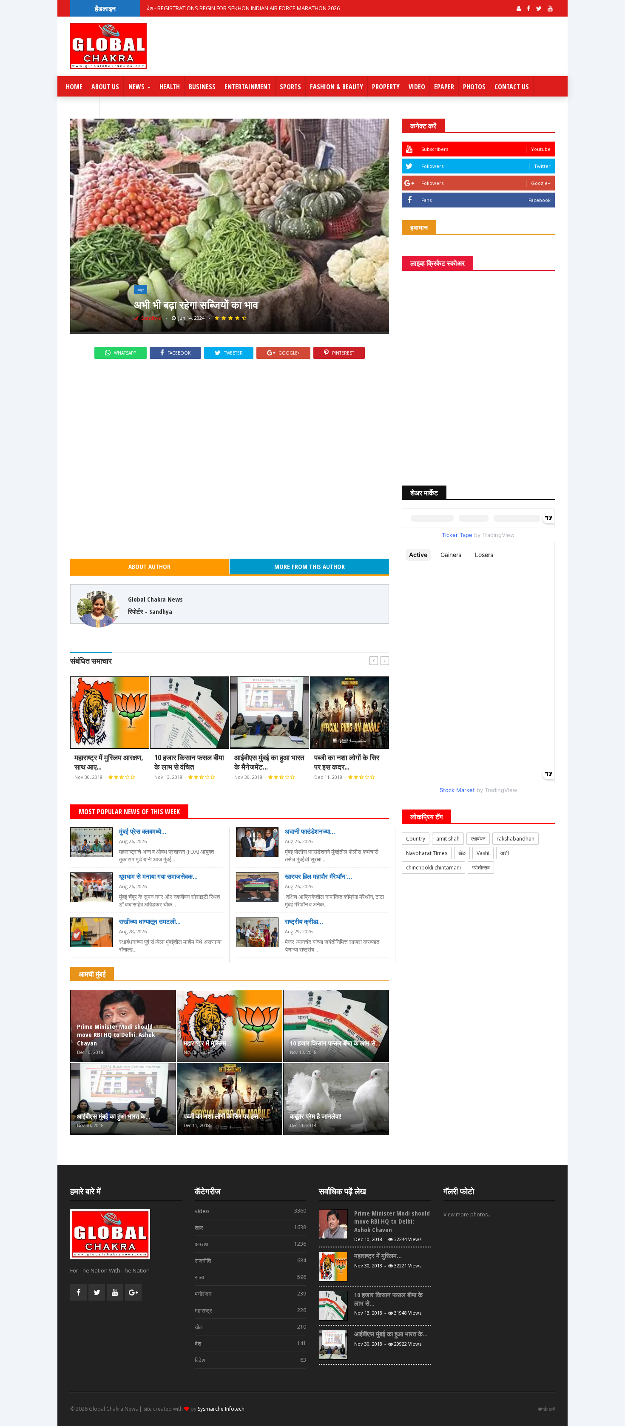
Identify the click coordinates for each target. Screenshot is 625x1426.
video (251, 1211)
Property (386, 86)
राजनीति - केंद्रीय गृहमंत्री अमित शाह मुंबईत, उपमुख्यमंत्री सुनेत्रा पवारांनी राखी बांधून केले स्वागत (240, 7)
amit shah (448, 838)
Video (417, 86)
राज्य (251, 1277)
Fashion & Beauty (336, 86)
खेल (251, 1327)
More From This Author (309, 566)
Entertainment (247, 86)
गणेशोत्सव (481, 867)
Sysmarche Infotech (221, 1408)
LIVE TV (84, 108)
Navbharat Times (426, 853)
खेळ (462, 853)
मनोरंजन (251, 1294)
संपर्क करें (546, 1409)
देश (251, 1343)
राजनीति (251, 1260)
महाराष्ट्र (251, 1310)
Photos (474, 86)
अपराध (251, 1244)
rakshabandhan (515, 838)
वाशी (504, 853)
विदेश (251, 1360)
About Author (149, 566)
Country (415, 838)
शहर (140, 290)
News (137, 86)
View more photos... (467, 1214)
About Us (105, 86)
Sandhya (151, 318)
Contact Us (511, 86)
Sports (290, 86)
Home (74, 86)
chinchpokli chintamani (433, 867)
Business (202, 86)
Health (169, 86)
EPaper (444, 86)
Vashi (483, 853)
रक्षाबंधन (478, 838)
